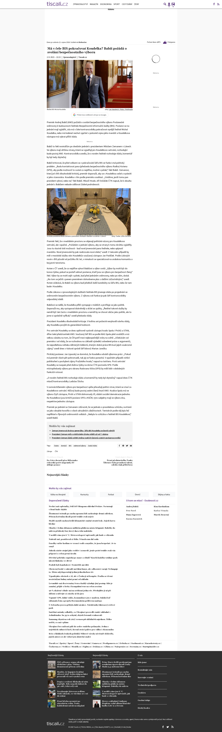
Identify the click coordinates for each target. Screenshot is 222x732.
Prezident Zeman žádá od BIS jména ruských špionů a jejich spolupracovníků (86, 437)
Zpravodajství (80, 4)
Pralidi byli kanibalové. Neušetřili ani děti (69, 565)
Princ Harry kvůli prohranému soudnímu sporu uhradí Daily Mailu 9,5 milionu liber (116, 664)
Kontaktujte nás (145, 670)
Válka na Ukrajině (58, 494)
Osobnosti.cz (137, 643)
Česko (56, 446)
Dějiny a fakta (164, 494)
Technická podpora (147, 685)
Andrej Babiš (132, 506)
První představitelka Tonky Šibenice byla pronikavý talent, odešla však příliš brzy (118, 462)
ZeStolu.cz (124, 643)
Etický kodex (144, 708)
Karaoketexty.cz (152, 643)
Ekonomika (106, 4)
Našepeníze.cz (121, 647)
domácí (64, 446)
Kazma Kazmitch (134, 519)
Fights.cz (87, 647)
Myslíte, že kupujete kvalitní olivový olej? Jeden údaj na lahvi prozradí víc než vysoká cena (72, 674)
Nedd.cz (66, 647)
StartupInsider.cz (151, 647)
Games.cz (96, 643)
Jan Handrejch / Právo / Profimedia (121, 109)
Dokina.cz (98, 647)
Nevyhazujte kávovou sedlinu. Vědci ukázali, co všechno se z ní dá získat (72, 693)
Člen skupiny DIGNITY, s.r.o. (104, 727)
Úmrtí (137, 494)
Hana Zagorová (133, 515)
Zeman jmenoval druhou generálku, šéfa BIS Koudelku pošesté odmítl (83, 430)
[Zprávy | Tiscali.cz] (57, 4)
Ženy (136, 4)
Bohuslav (83, 42)
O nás (124, 727)
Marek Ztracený (161, 515)
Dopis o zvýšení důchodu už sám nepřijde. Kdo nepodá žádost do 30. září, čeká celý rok (72, 684)
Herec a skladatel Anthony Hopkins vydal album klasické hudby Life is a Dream (116, 703)
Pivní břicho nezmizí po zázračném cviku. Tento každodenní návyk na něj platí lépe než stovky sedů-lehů (71, 704)
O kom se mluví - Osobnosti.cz (142, 500)
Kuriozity (84, 494)
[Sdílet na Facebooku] (119, 445)
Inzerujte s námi (145, 677)
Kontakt (118, 727)
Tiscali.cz (53, 643)
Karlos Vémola (161, 511)
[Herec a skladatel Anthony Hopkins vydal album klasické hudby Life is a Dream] (96, 703)
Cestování (127, 4)
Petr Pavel (131, 511)
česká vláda (92, 446)
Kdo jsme (142, 662)
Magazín (94, 4)
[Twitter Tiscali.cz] (168, 727)
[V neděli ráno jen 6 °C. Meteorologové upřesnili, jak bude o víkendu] (96, 694)
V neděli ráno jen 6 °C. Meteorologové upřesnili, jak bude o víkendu (81, 535)
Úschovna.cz (55, 647)
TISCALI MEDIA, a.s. (87, 727)
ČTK (56, 451)
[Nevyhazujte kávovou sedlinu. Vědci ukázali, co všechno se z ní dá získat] (51, 694)
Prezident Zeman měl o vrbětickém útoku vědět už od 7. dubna (80, 434)
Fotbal (111, 494)
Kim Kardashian (161, 506)
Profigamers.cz (110, 643)
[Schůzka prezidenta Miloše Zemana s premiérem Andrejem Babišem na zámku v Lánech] (89, 211)
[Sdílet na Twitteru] (127, 445)
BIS (70, 446)
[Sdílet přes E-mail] (131, 445)
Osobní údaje (144, 700)
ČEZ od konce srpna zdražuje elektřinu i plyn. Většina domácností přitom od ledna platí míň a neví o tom (71, 665)
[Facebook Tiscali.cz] (214, 4)
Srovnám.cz (135, 647)
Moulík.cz (76, 647)
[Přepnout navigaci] (169, 4)
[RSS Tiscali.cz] (218, 4)
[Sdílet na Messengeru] (123, 445)
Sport (117, 4)
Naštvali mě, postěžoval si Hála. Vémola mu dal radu (73, 539)
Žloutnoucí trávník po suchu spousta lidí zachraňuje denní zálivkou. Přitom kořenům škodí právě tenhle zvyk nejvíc (117, 675)
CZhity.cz (108, 647)
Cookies (142, 693)
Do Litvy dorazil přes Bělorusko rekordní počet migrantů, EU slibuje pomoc (62, 462)
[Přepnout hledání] (165, 4)
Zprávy (63, 643)
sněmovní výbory (80, 446)
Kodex (129, 727)
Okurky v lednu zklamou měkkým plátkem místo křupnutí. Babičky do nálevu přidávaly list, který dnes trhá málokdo (116, 686)
